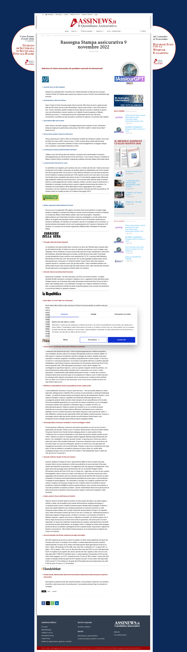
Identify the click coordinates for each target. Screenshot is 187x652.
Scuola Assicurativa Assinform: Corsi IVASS (91, 639)
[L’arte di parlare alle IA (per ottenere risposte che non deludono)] (119, 249)
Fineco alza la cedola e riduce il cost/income (58, 134)
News (67, 31)
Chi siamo (44, 627)
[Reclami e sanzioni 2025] (119, 173)
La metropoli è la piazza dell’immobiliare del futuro (60, 149)
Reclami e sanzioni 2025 (134, 171)
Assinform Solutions (87, 14)
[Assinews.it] (93, 22)
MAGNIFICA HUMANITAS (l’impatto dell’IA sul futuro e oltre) (135, 129)
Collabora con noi (75, 14)
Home (43, 35)
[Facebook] (42, 14)
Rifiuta (65, 340)
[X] (48, 603)
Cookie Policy (45, 638)
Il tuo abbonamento (120, 635)
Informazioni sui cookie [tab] (123, 314)
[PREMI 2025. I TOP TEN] (119, 204)
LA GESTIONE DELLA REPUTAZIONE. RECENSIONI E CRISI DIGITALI (133, 184)
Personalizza (92, 340)
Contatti (66, 14)
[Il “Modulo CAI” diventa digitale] (119, 195)
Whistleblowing (46, 630)
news (48, 591)
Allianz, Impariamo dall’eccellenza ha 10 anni (58, 205)
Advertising (58, 14)
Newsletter (51, 14)
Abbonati (117, 632)
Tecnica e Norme (86, 31)
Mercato (99, 31)
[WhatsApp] (52, 603)
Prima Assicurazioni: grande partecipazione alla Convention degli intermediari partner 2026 (135, 118)
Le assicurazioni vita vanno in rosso (55, 163)
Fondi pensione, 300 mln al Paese (55, 100)
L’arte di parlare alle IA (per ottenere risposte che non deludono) (134, 249)
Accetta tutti (121, 340)
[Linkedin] (46, 14)
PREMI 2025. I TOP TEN (133, 202)
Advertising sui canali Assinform (88, 636)
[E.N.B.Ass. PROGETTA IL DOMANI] (119, 259)
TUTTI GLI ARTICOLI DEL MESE (124, 213)
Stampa (49, 35)
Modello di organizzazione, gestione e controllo (56, 641)
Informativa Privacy (47, 635)
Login (95, 14)
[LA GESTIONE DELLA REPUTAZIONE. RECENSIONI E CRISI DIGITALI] (119, 183)
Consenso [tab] (64, 314)
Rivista (73, 31)
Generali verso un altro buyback (54, 87)
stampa (54, 591)
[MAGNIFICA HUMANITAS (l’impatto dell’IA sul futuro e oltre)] (119, 129)
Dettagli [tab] (93, 314)
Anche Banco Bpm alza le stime (54, 120)
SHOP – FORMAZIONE (113, 31)
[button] (142, 31)
